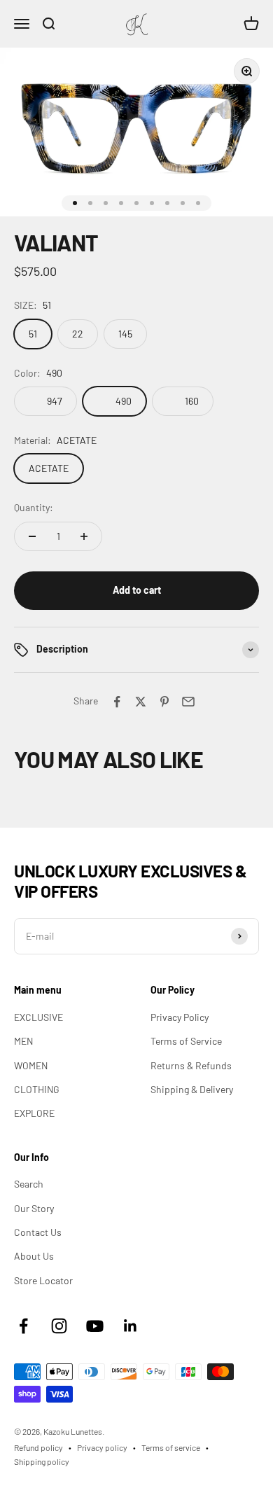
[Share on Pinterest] (164, 702)
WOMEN (31, 1065)
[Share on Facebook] (117, 702)
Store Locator (43, 1280)
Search (28, 1184)
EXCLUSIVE (38, 1017)
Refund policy (38, 1447)
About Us (34, 1256)
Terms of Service (186, 1041)
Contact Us (38, 1232)
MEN (23, 1041)
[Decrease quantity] (32, 536)
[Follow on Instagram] (59, 1325)
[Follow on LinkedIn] (130, 1325)
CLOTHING (36, 1089)
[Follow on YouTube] (94, 1325)
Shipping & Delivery (191, 1089)
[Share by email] (188, 702)
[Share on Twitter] (141, 702)
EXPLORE (34, 1113)
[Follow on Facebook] (23, 1325)
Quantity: (33, 507)
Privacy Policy (179, 1017)
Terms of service (170, 1447)
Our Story (34, 1208)
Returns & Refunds (191, 1065)
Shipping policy (41, 1461)
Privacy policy (102, 1447)
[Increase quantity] (84, 536)
